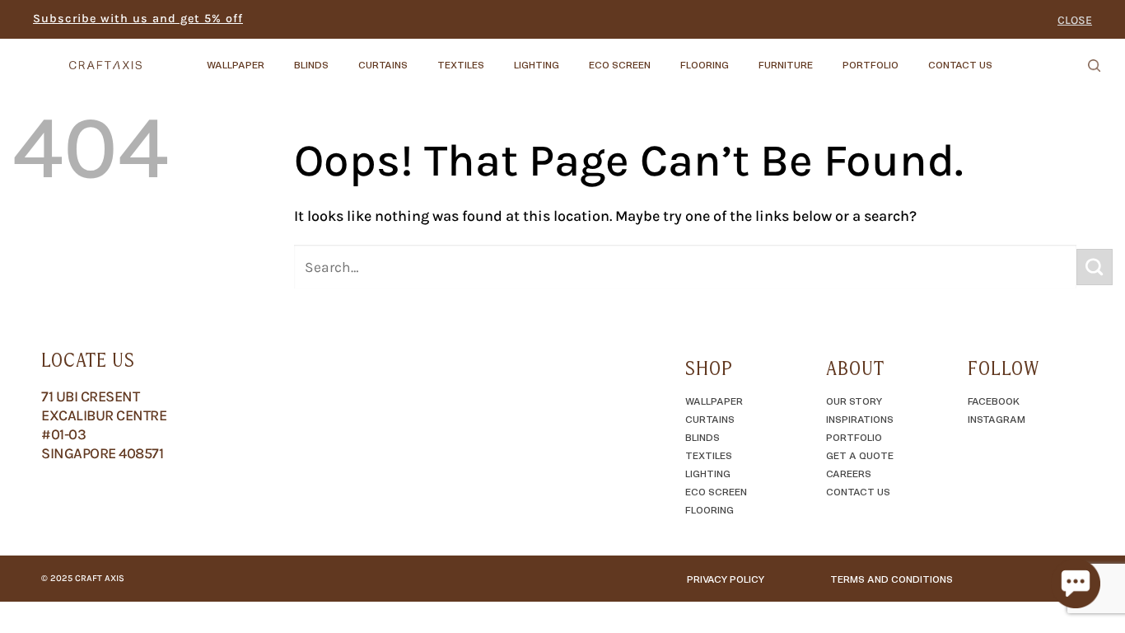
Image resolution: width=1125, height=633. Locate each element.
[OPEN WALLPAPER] (278, 57)
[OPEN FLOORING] (743, 57)
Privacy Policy (725, 578)
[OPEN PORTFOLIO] (912, 57)
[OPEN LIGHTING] (573, 57)
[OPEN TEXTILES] (498, 57)
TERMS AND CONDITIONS (891, 578)
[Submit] (1094, 267)
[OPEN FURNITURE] (827, 57)
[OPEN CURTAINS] (422, 57)
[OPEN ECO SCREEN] (665, 57)
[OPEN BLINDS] (342, 57)
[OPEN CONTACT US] (1006, 57)
